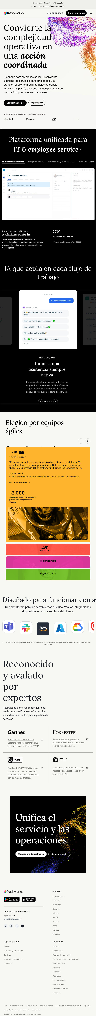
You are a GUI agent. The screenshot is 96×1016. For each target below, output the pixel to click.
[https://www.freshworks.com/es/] (14, 13)
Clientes (56, 913)
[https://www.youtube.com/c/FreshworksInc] (22, 926)
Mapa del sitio (36, 1010)
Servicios (7, 955)
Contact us (8, 916)
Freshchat (56, 972)
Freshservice (57, 951)
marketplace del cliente (58, 611)
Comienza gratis (59, 854)
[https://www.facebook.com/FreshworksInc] (17, 926)
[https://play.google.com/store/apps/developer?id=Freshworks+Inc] (12, 900)
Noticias (56, 930)
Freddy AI (56, 993)
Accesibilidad (8, 1010)
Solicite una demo (15, 103)
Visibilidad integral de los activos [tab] (61, 161)
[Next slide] (56, 401)
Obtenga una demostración (31, 854)
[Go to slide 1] (45, 401)
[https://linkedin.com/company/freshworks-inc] (5, 926)
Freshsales (57, 976)
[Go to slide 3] (49, 401)
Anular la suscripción (22, 1010)
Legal (5, 1006)
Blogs (55, 926)
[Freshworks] (23, 891)
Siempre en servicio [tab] (36, 161)
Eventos (56, 921)
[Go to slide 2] (47, 401)
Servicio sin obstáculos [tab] (14, 161)
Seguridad (86, 1006)
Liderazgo (56, 900)
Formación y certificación (13, 951)
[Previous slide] (40, 401)
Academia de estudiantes (13, 959)
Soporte (7, 947)
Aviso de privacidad (16, 1006)
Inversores (57, 905)
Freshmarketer (58, 984)
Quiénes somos (58, 896)
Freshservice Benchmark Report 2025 (67, 242)
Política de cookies (46, 1006)
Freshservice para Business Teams (66, 959)
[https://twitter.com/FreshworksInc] (11, 926)
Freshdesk (57, 968)
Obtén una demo (76, 13)
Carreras (56, 909)
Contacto (56, 934)
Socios (55, 917)
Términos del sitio (31, 1006)
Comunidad (8, 963)
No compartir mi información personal (68, 1006)
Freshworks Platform (60, 989)
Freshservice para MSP (61, 955)
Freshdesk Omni (59, 963)
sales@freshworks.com (12, 919)
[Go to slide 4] (51, 401)
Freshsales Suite (59, 980)
